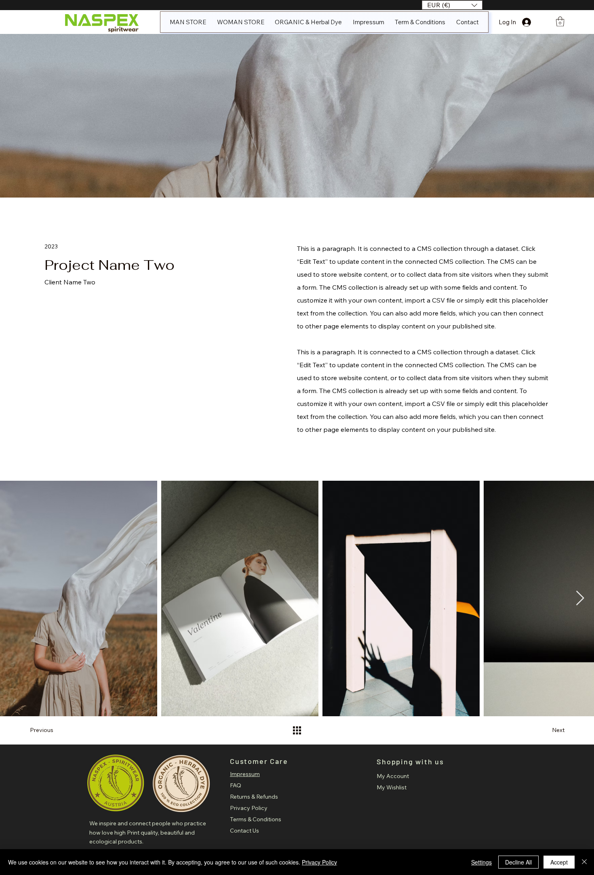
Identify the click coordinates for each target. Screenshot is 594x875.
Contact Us (244, 830)
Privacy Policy (249, 808)
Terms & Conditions (255, 819)
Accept (559, 862)
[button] (452, 5)
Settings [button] (481, 862)
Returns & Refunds (254, 796)
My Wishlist (392, 787)
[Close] (584, 862)
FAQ (235, 785)
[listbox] (452, 5)
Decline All (518, 862)
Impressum (245, 774)
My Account (393, 776)
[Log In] (534, 22)
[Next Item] (580, 598)
